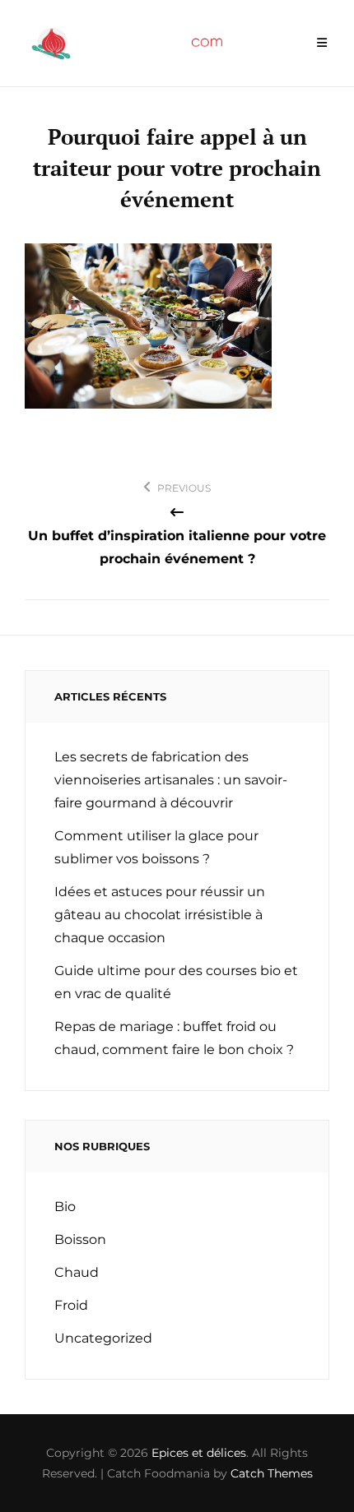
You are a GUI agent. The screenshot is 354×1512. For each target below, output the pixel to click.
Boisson (80, 1239)
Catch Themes (272, 1473)
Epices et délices (198, 1452)
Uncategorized (103, 1338)
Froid (71, 1305)
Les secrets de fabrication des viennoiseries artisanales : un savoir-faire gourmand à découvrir (170, 780)
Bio (65, 1206)
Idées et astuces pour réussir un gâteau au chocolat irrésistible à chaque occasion (159, 915)
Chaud (76, 1272)
